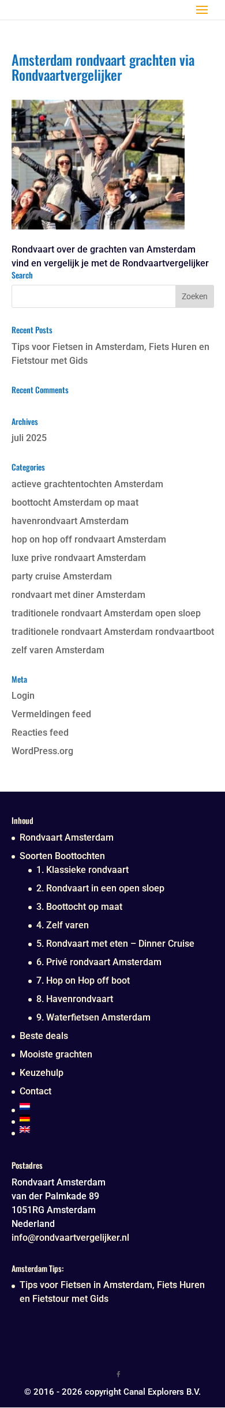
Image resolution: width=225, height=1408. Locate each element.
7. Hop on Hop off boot (83, 980)
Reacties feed (40, 732)
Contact (35, 1091)
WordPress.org (42, 751)
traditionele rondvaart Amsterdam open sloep (106, 613)
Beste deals (44, 1035)
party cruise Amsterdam (62, 576)
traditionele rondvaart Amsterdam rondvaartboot (113, 631)
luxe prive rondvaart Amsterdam (79, 557)
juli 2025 (29, 437)
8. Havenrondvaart (74, 998)
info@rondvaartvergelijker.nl (70, 1237)
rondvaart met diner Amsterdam (78, 594)
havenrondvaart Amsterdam (70, 520)
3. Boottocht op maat (79, 906)
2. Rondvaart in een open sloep (100, 888)
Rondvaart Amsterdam (67, 837)
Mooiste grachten (56, 1054)
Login (23, 695)
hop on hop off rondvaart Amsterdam (89, 539)
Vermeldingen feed (51, 714)
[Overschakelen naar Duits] (107, 1118)
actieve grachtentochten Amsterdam (87, 484)
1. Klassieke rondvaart (82, 869)
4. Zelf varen (62, 925)
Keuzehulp (41, 1072)
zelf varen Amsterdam (58, 650)
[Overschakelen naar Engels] (107, 1129)
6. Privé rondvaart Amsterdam (99, 962)
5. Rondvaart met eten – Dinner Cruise (115, 943)
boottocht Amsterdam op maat (75, 502)
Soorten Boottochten (62, 855)
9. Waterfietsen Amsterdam (93, 1017)
